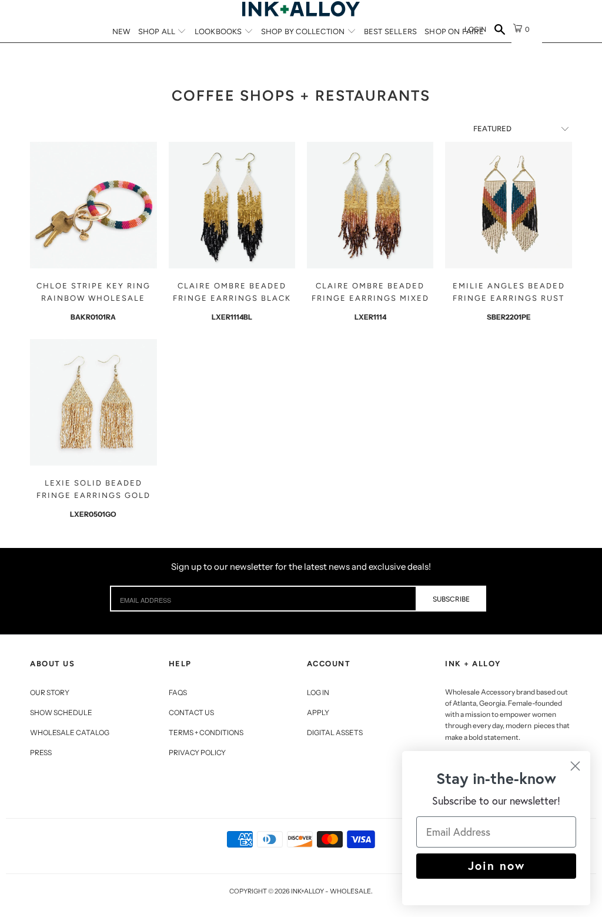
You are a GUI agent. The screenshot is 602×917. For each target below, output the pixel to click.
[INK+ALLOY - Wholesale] (301, 8)
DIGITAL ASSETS (335, 732)
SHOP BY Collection (304, 31)
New (121, 31)
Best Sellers (390, 31)
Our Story (49, 692)
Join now (496, 865)
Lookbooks (219, 31)
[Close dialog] (575, 766)
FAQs (178, 692)
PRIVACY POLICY (197, 752)
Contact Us (191, 712)
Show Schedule (61, 712)
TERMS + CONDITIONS (206, 732)
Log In (318, 692)
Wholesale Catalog (69, 732)
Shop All (158, 31)
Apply (318, 712)
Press (41, 752)
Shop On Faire (454, 31)
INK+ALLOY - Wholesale (331, 891)
